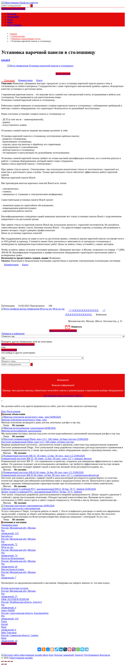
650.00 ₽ (5, 60)
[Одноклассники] (43, 649)
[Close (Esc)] (2, 661)
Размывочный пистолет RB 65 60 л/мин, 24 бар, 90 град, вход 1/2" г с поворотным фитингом (50, 475)
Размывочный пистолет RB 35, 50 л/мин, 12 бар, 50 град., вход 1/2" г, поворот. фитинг (46, 458)
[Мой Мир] (48, 649)
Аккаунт (79, 655)
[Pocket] (69, 649)
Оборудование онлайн (21, 657)
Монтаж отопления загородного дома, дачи (24, 419)
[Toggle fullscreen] (8, 661)
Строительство (9, 350)
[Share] (5, 661)
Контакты (105, 655)
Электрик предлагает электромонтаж (20, 508)
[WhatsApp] (78, 649)
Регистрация (13, 411)
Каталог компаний (64, 655)
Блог (51, 655)
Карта (39, 80)
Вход (3, 411)
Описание (9, 80)
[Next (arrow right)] (5, 664)
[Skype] (82, 649)
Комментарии (25, 80)
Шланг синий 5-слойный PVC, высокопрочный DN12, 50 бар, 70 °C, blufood (41, 491)
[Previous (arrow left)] (2, 664)
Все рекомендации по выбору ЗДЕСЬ (63, 395)
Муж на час (59, 309)
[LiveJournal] (65, 649)
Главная (13, 34)
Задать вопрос (63, 73)
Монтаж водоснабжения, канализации (21, 430)
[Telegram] (87, 649)
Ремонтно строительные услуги (18, 344)
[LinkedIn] (61, 649)
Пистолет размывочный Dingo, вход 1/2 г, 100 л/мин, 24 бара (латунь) (37, 442)
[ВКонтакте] (39, 649)
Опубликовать (91, 655)
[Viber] (74, 649)
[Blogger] (52, 649)
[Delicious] (56, 649)
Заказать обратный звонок (63, 330)
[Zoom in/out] (11, 661)
